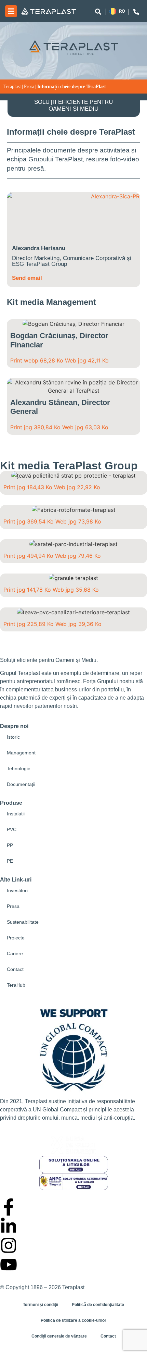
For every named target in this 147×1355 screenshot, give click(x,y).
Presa (29, 86)
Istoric (13, 737)
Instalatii (16, 813)
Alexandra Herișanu (38, 248)
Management (21, 752)
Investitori (17, 890)
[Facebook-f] (8, 1207)
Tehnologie (18, 768)
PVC (11, 829)
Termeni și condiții (40, 1304)
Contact (15, 969)
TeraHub (16, 985)
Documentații (21, 784)
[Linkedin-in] (8, 1226)
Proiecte (16, 937)
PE (10, 861)
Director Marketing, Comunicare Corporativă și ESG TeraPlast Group (71, 261)
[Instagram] (8, 1245)
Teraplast (12, 86)
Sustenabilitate (23, 922)
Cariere (15, 953)
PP (10, 845)
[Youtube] (8, 1264)
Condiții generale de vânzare (59, 1336)
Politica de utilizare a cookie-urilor (73, 1320)
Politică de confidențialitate (98, 1304)
